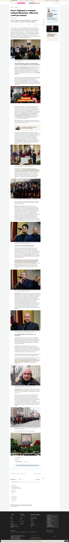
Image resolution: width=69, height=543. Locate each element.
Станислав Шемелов (18, 457)
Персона (12, 518)
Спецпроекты (33, 523)
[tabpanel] (52, 15)
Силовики (16, 7)
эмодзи (15, 491)
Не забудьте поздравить (34, 518)
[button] (39, 433)
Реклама (22, 523)
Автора (22, 479)
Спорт (12, 514)
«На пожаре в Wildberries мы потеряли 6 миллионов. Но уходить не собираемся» (52, 15)
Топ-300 (32, 526)
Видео (21, 518)
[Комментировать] (43, 20)
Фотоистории (22, 521)
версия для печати (37, 473)
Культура (22, 514)
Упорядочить (38, 479)
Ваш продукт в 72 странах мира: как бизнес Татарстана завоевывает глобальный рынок (52, 35)
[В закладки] (43, 22)
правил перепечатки (38, 538)
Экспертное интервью (35, 514)
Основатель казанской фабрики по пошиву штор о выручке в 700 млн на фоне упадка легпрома (52, 20)
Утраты (12, 7)
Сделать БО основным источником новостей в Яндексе (27, 465)
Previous (47, 22)
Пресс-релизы (12, 521)
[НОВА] (21, 3)
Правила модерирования (14, 506)
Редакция (12, 523)
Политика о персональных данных (34, 535)
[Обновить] (43, 478)
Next (57, 22)
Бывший (14, 485)
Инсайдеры (32, 521)
